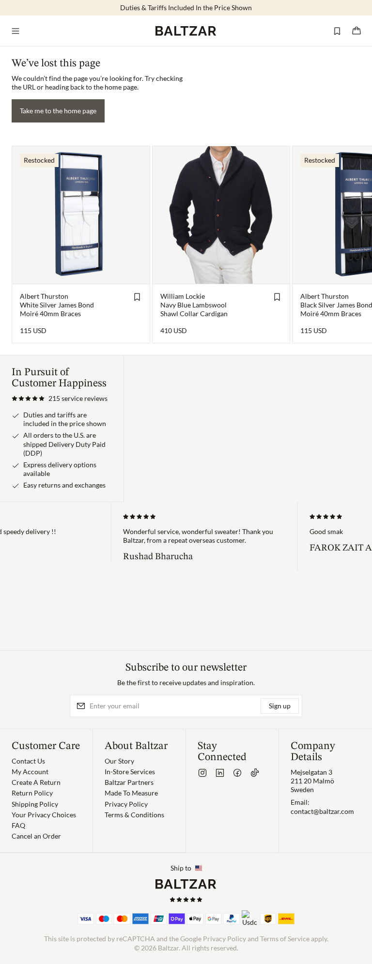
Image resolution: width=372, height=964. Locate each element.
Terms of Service (285, 938)
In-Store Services (130, 771)
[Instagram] (202, 773)
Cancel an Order (36, 836)
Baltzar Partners (129, 782)
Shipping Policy (35, 804)
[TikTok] (255, 773)
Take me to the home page (58, 111)
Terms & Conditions (134, 815)
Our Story (119, 761)
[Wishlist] (337, 31)
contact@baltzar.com (322, 811)
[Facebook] (237, 773)
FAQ (18, 825)
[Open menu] (15, 31)
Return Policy (32, 793)
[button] (60, 398)
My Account (30, 771)
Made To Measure (131, 793)
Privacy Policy (126, 804)
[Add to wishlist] (137, 297)
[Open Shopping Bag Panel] (356, 31)
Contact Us (28, 761)
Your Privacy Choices (44, 815)
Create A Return (36, 782)
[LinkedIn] (220, 773)
